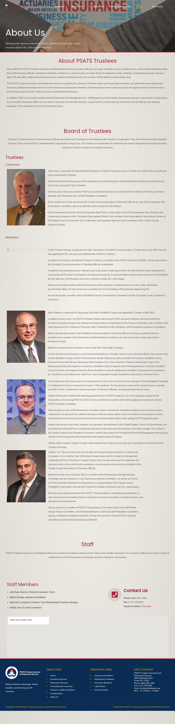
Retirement (77, 6)
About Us (140, 6)
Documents (157, 6)
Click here (146, 606)
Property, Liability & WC (119, 6)
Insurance (59, 6)
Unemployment (96, 6)
